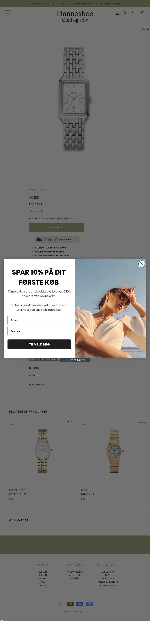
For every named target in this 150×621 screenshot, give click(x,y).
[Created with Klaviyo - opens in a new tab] (75, 360)
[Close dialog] (141, 264)
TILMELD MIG (39, 344)
